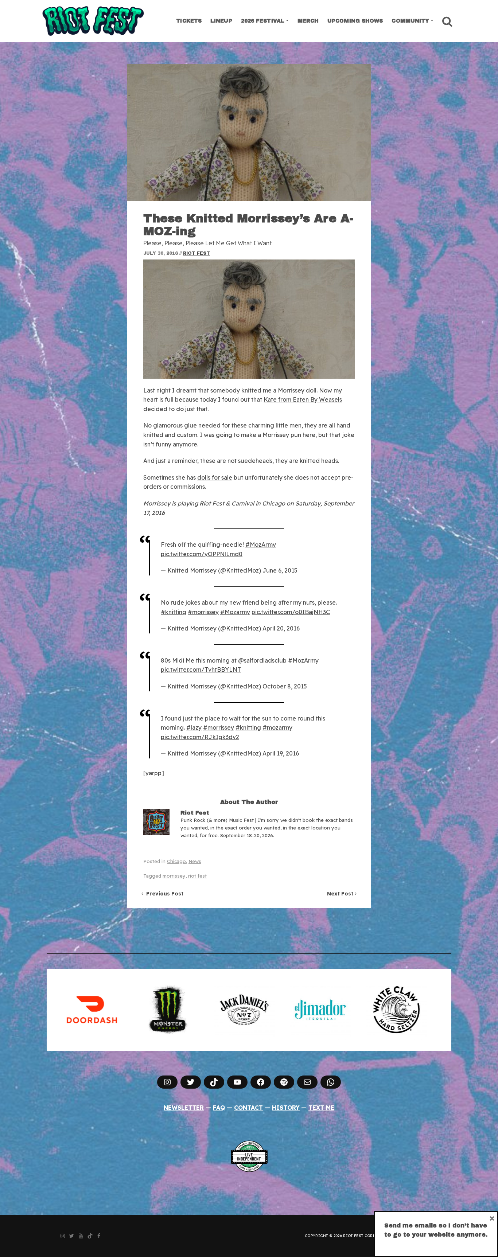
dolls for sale (214, 477)
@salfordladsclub (262, 660)
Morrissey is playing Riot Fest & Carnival (198, 503)
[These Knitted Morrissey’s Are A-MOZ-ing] (249, 132)
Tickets (189, 21)
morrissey (174, 876)
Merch (308, 21)
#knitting (173, 612)
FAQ (219, 1107)
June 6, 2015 (279, 570)
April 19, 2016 (280, 753)
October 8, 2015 (284, 686)
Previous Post (163, 893)
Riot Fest (196, 253)
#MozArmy (260, 544)
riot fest (197, 876)
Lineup (221, 21)
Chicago (176, 861)
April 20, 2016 (281, 628)
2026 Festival (262, 21)
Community (410, 21)
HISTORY (286, 1107)
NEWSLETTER (184, 1107)
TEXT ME (321, 1107)
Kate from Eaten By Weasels (303, 399)
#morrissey (203, 612)
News (194, 861)
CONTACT (248, 1107)
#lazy (194, 727)
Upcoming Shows (355, 21)
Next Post (341, 893)
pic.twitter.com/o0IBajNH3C (291, 612)
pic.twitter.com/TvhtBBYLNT (201, 669)
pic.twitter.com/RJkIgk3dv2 (200, 737)
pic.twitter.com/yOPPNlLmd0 (201, 554)
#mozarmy (277, 727)
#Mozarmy (235, 612)
